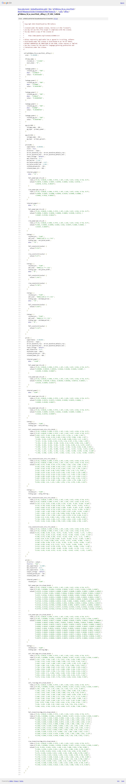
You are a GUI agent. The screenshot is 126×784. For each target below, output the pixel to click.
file (55, 18)
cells (61, 11)
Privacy (16, 781)
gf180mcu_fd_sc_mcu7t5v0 (63, 9)
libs (50, 9)
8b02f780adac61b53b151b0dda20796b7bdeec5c (37, 11)
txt (118, 781)
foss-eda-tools (23, 9)
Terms (21, 781)
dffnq (66, 11)
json (122, 781)
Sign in (122, 3)
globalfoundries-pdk (39, 9)
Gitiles (11, 781)
